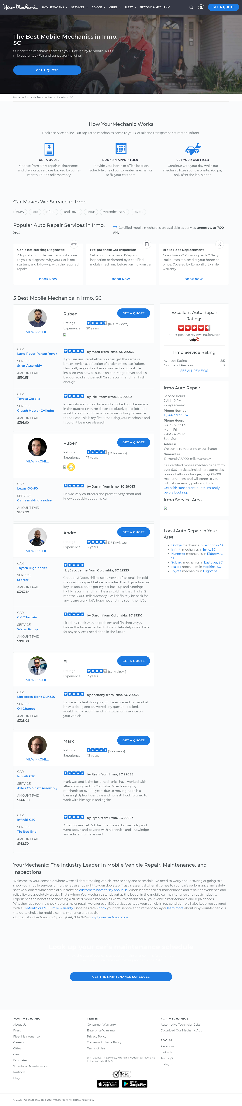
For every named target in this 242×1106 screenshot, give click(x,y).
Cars (16, 1054)
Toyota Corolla (28, 399)
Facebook (168, 1046)
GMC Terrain (27, 617)
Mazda (176, 567)
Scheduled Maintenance (30, 1066)
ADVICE (97, 7)
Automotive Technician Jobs (180, 1024)
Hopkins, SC (212, 567)
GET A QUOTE (224, 7)
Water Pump (27, 629)
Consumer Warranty (101, 1024)
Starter (23, 580)
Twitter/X (167, 1058)
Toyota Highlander (32, 568)
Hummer (178, 554)
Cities (113, 7)
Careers (18, 1042)
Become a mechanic (155, 7)
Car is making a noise (34, 500)
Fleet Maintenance (26, 1036)
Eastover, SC (213, 562)
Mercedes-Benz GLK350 (36, 697)
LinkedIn (167, 1052)
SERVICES (77, 7)
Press (17, 1030)
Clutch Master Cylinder (35, 411)
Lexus (91, 212)
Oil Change (26, 709)
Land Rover (71, 212)
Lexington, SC (213, 545)
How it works (53, 7)
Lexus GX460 (27, 488)
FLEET (129, 7)
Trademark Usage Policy (104, 1042)
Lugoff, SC (210, 571)
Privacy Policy (96, 1036)
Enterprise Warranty (101, 1030)
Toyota (138, 212)
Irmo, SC (209, 549)
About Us (19, 1024)
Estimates (20, 1060)
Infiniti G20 (26, 776)
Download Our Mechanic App (181, 1030)
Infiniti (50, 212)
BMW (20, 212)
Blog (16, 1078)
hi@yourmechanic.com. (110, 917)
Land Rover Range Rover (37, 354)
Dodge (176, 545)
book (102, 908)
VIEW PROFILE (37, 332)
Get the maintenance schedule (121, 976)
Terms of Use (96, 1048)
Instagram (168, 1064)
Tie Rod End (27, 832)
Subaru (176, 562)
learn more (175, 908)
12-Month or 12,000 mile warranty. (48, 908)
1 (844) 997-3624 (176, 415)
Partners (19, 1072)
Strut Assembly (29, 365)
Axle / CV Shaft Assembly (37, 788)
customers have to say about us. (103, 890)
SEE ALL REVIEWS (194, 371)
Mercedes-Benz (114, 212)
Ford (34, 212)
